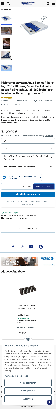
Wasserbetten (46, 100)
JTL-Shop (32, 406)
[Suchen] (8, 3)
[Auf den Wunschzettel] (44, 19)
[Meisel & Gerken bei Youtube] (31, 246)
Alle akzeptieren (28, 383)
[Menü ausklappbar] (2, 3)
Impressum (9, 376)
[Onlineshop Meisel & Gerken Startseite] (28, 3)
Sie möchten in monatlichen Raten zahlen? (28, 202)
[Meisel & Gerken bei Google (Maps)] (41, 246)
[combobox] (28, 141)
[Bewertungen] (6, 97)
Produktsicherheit (23, 315)
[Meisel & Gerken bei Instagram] (21, 246)
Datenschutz (22, 376)
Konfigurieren (28, 390)
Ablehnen (28, 399)
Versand (49, 135)
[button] (48, 3)
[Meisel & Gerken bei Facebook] (13, 246)
